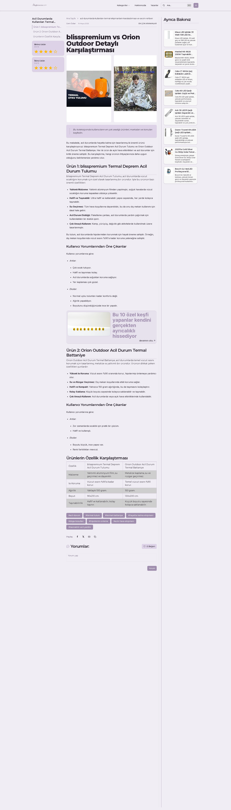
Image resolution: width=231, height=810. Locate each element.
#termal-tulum (93, 515)
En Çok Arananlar (148, 23)
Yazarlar (154, 5)
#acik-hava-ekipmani (123, 521)
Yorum (152, 568)
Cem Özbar (71, 23)
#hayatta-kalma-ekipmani (140, 515)
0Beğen (151, 546)
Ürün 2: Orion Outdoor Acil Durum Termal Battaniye (47, 32)
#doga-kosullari (76, 521)
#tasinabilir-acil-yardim (79, 527)
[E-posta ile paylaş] (89, 536)
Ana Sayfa (71, 18)
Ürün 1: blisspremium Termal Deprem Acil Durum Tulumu (47, 27)
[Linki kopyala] (95, 536)
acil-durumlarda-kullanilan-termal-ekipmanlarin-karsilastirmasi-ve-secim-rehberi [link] (116, 18)
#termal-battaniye (114, 515)
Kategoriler (122, 5)
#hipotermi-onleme (98, 521)
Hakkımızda (140, 5)
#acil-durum (74, 515)
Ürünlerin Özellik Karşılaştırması (47, 36)
